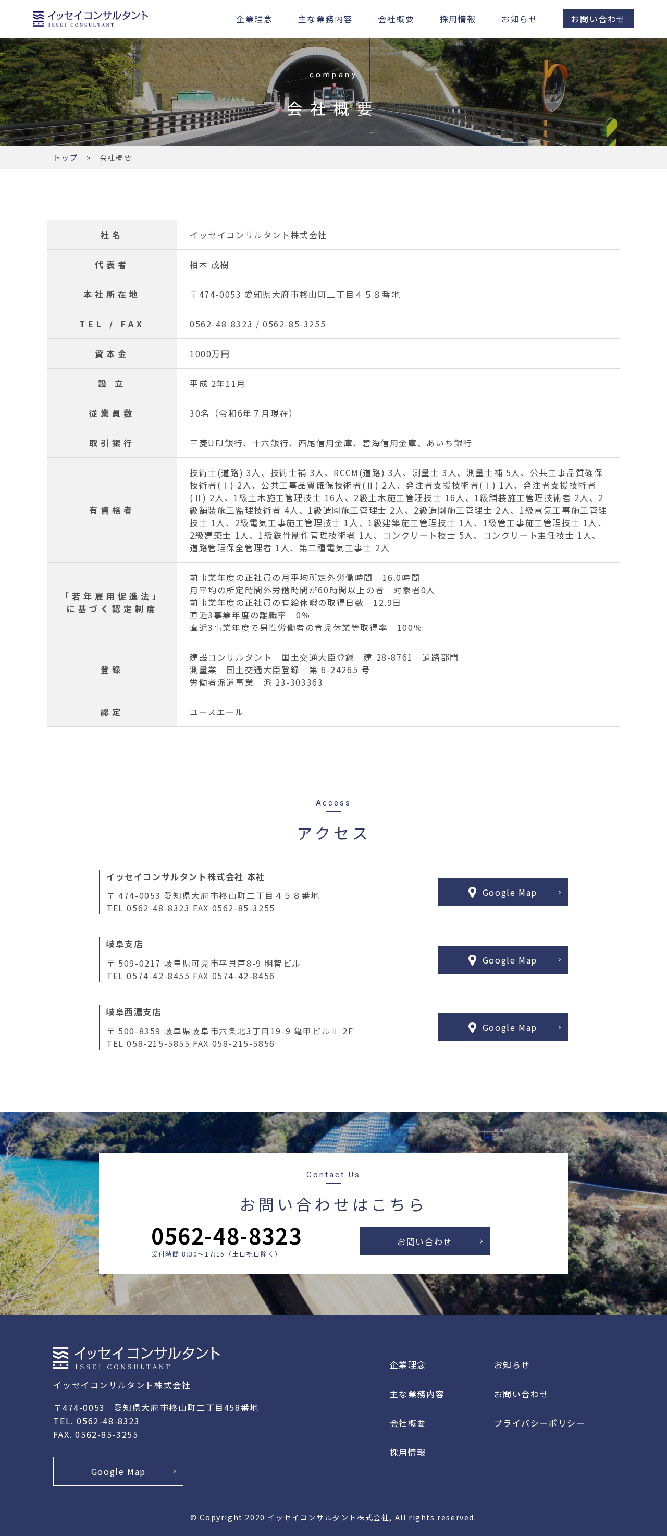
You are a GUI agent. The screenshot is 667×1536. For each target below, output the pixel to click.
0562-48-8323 (158, 907)
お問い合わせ (598, 19)
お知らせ (519, 19)
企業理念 (254, 19)
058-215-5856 (243, 1043)
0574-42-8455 (158, 975)
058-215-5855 (158, 1043)
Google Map (510, 892)
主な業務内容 (325, 19)
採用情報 (458, 19)
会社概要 (396, 19)
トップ (65, 157)
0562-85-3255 (243, 907)
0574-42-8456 (243, 975)
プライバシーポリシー (540, 1423)
